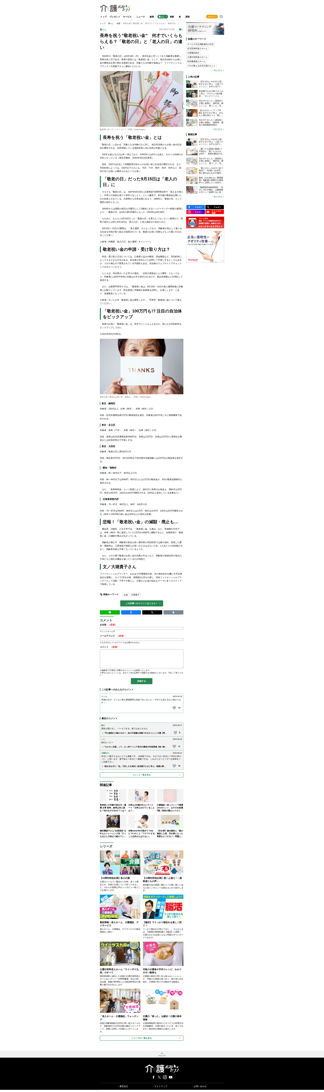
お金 (126, 595)
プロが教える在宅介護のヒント (201, 66)
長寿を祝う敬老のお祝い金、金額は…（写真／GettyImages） (126, 397)
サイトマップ (160, 1086)
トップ (103, 17)
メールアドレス (112, 636)
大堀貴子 (135, 595)
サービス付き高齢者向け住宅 (200, 44)
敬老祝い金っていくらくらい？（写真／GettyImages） (123, 129)
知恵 (118, 23)
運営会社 (123, 1086)
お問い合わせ (200, 1086)
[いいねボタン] (174, 708)
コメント (109, 647)
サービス (127, 17)
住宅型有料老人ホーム (197, 48)
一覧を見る (217, 70)
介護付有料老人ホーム (197, 57)
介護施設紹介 (193, 53)
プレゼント (114, 17)
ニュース (140, 17)
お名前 (108, 625)
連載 (172, 17)
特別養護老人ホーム (196, 61)
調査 (188, 17)
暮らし (162, 17)
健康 (152, 17)
